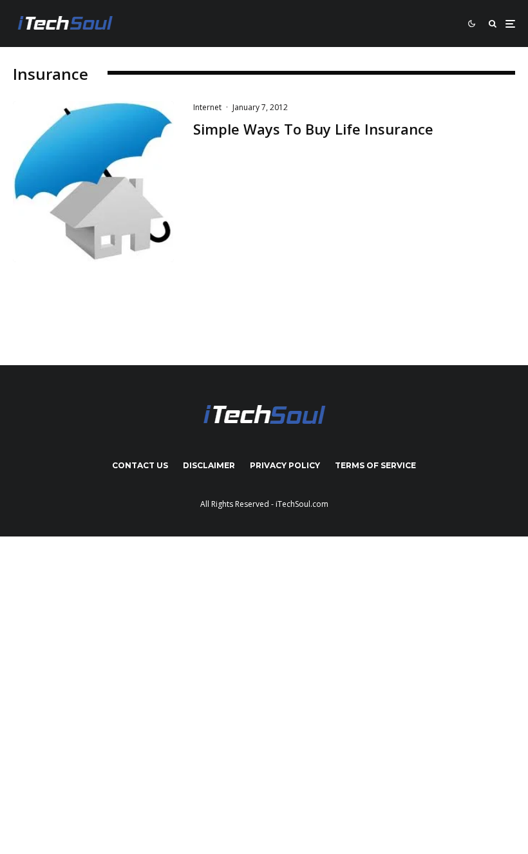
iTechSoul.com (302, 503)
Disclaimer (209, 465)
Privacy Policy (285, 465)
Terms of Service (375, 465)
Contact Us (140, 465)
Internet (207, 107)
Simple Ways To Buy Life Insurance (313, 128)
